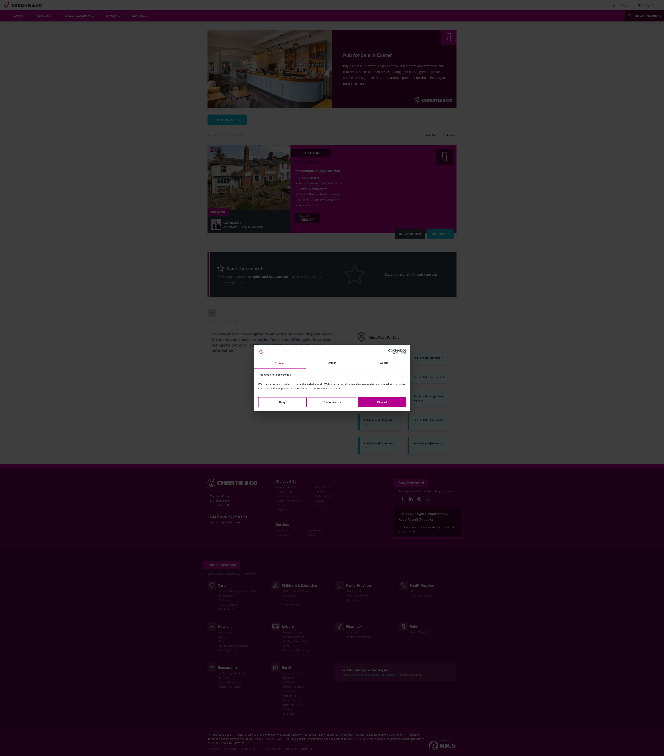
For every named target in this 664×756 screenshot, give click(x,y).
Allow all (381, 402)
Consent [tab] (280, 363)
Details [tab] (332, 362)
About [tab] (384, 362)
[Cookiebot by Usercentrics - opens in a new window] (391, 351)
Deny (282, 402)
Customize (330, 402)
